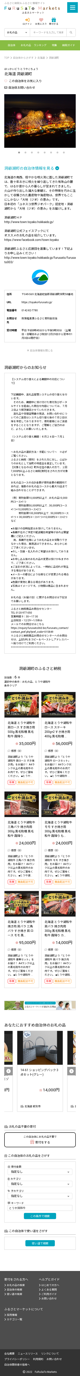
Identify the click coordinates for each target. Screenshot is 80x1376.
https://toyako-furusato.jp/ (37, 302)
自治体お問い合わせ (21, 87)
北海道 (41, 57)
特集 (54, 45)
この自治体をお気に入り (25, 81)
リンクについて (50, 1353)
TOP (6, 57)
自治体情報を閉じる (41, 350)
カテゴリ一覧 (14, 1319)
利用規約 (38, 1359)
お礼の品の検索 (16, 1285)
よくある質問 (49, 1289)
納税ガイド (68, 45)
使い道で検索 (40, 1243)
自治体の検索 (14, 1289)
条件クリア (10, 685)
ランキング (40, 45)
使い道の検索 (14, 1294)
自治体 (11, 45)
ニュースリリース (28, 1353)
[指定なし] (40, 1196)
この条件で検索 (40, 1216)
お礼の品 (26, 45)
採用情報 (12, 1314)
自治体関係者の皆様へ (17, 1364)
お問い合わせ (49, 1298)
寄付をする (40, 1139)
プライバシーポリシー (17, 1359)
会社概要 (9, 1353)
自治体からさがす (23, 57)
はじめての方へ (50, 1285)
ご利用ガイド (49, 1294)
